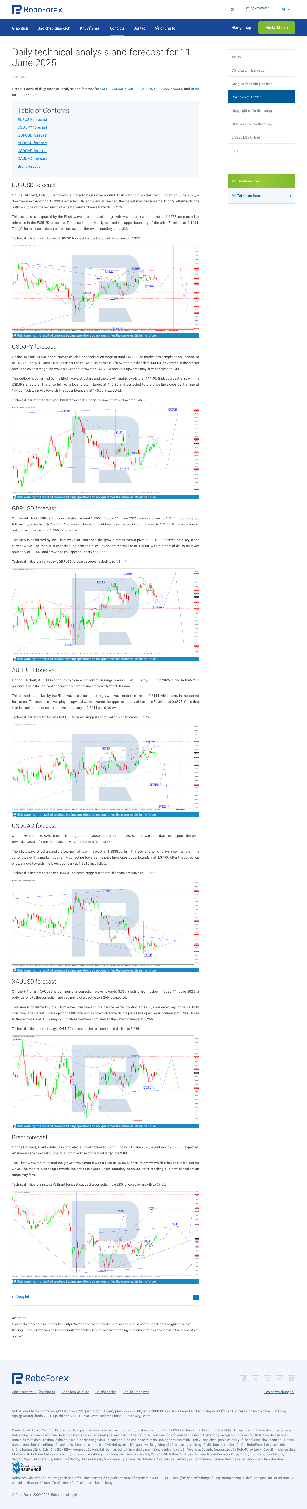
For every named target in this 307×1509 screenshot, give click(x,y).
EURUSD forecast (32, 119)
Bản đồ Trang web (136, 1392)
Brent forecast (29, 166)
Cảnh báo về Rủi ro (75, 1392)
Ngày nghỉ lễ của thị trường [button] (252, 111)
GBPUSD (134, 89)
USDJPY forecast (32, 127)
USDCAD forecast (32, 151)
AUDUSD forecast (32, 143)
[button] (37, 9)
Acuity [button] (236, 57)
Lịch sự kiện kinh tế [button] (246, 137)
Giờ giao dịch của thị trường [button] (252, 124)
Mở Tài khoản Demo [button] (247, 195)
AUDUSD (148, 89)
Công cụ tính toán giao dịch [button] (252, 84)
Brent (195, 89)
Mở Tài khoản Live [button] (245, 181)
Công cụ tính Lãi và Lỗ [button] (248, 70)
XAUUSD (177, 89)
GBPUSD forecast (32, 135)
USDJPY (120, 89)
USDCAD (162, 89)
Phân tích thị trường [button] (246, 97)
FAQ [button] (235, 151)
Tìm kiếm (158, 10)
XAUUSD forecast (32, 158)
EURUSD (106, 89)
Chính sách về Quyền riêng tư (33, 1392)
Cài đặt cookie (105, 1392)
